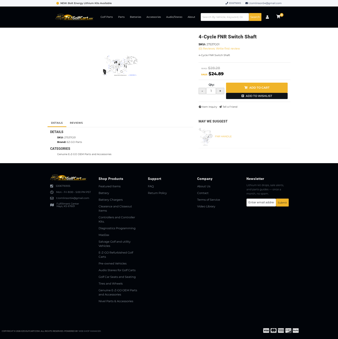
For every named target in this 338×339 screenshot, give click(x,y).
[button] (231, 17)
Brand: (61, 142)
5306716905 (63, 185)
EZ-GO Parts (74, 142)
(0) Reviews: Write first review (219, 48)
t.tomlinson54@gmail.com (265, 3)
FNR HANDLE (223, 136)
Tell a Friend (230, 106)
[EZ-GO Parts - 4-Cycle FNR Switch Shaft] (120, 65)
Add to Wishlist (259, 96)
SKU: (202, 44)
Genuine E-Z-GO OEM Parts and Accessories (84, 154)
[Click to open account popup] (267, 17)
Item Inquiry (209, 106)
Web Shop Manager (90, 331)
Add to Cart (259, 87)
